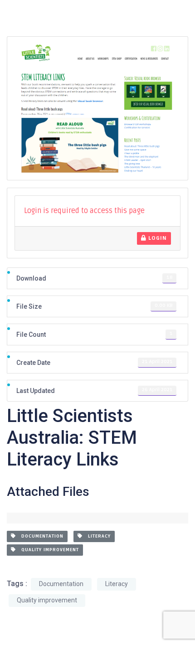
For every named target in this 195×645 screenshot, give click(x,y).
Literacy (97, 536)
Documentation (39, 536)
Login (156, 238)
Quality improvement (47, 550)
